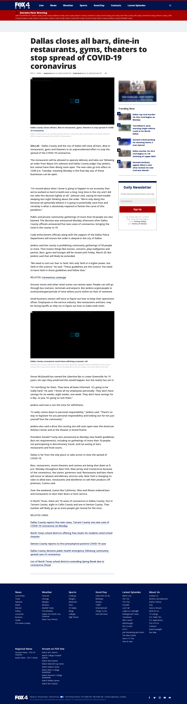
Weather (47, 592)
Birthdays (99, 599)
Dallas (39, 73)
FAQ (151, 605)
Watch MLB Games (50, 661)
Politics (18, 611)
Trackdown (127, 617)
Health (17, 620)
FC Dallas (72, 608)
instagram (160, 698)
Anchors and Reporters (158, 599)
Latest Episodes (131, 592)
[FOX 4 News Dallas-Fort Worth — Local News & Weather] (23, 5)
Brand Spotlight (155, 629)
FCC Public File (155, 617)
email (170, 698)
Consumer (19, 614)
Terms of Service (139, 223)
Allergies (45, 602)
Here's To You (128, 638)
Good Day (101, 592)
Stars (71, 605)
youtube (165, 698)
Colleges (72, 614)
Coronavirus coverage (54, 277)
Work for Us (154, 611)
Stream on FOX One (53, 648)
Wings (71, 611)
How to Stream (155, 608)
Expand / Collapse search (170, 5)
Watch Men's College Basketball (50, 671)
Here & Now (127, 641)
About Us (154, 592)
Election (18, 608)
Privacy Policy (140, 221)
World (17, 605)
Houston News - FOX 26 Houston (25, 653)
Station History (155, 602)
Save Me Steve (102, 614)
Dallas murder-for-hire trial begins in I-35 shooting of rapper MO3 (144, 154)
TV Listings (153, 614)
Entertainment (101, 608)
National (18, 602)
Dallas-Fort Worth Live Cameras (51, 615)
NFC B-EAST (127, 626)
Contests (152, 626)
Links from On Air (103, 596)
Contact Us (153, 596)
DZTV (124, 629)
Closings (45, 599)
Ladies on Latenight (130, 611)
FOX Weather (47, 611)
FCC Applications (156, 620)
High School (73, 617)
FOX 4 (32, 73)
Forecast (45, 596)
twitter (155, 698)
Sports (72, 592)
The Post (126, 602)
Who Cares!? (127, 620)
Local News (20, 596)
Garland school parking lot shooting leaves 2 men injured (144, 142)
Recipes (99, 602)
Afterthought (127, 623)
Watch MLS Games (50, 683)
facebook (149, 698)
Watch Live (126, 596)
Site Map (152, 632)
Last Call (125, 608)
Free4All (125, 605)
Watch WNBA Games (51, 680)
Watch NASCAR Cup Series (53, 664)
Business (19, 617)
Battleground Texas (130, 614)
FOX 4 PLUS (154, 623)
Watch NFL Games (49, 652)
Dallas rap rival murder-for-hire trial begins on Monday (144, 117)
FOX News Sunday (22, 623)
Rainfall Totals (48, 608)
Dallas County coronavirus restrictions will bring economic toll (59, 361)
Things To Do (101, 611)
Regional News (23, 648)
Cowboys (72, 596)
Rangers (72, 599)
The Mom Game (129, 635)
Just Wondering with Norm (133, 632)
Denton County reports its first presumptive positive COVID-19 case (68, 543)
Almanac (45, 605)
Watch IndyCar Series (50, 667)
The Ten (125, 599)
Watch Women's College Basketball (52, 676)
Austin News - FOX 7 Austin (26, 658)
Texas (17, 599)
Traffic (98, 605)
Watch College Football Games (51, 656)
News (18, 592)
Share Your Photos (49, 619)
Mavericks (73, 602)
